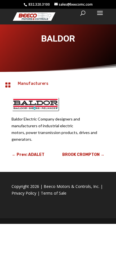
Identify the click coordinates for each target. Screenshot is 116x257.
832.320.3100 (39, 4)
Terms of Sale (53, 193)
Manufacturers (33, 83)
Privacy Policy (24, 193)
